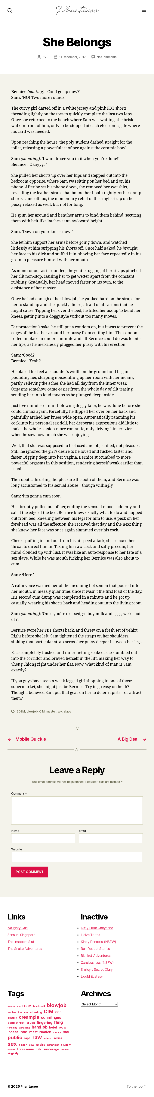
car (26, 1012)
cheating (36, 1012)
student (66, 1044)
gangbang (24, 1027)
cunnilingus (51, 1017)
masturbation (40, 1032)
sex (59, 711)
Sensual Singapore (21, 935)
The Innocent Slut (21, 942)
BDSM (21, 711)
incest (13, 1032)
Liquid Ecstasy (92, 976)
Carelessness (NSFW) (97, 963)
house (62, 1027)
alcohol (11, 1006)
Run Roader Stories (95, 949)
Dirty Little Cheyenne (97, 928)
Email (82, 831)
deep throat (16, 1023)
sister (23, 1045)
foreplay (12, 1027)
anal (18, 1006)
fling (58, 1022)
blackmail (39, 1006)
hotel (53, 1027)
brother (12, 1012)
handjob (39, 1027)
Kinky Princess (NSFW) (98, 942)
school (47, 1038)
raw (37, 1037)
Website (16, 849)
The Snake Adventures (25, 949)
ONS (66, 1032)
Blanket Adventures (96, 956)
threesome (25, 1049)
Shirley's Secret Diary (97, 969)
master (51, 711)
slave (67, 711)
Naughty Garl (18, 928)
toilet (38, 1049)
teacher (11, 1049)
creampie (29, 1017)
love (23, 1031)
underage (51, 1049)
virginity (13, 1053)
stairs (40, 1045)
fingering (44, 1022)
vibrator (65, 1049)
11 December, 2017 (72, 57)
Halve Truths (90, 935)
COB (58, 1012)
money (57, 1032)
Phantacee (29, 1086)
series (57, 1038)
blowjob (32, 711)
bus (20, 1012)
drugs (30, 1023)
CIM (42, 711)
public (15, 1037)
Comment (19, 793)
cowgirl (12, 1017)
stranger (53, 1044)
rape (27, 1038)
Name (15, 831)
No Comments (106, 57)
